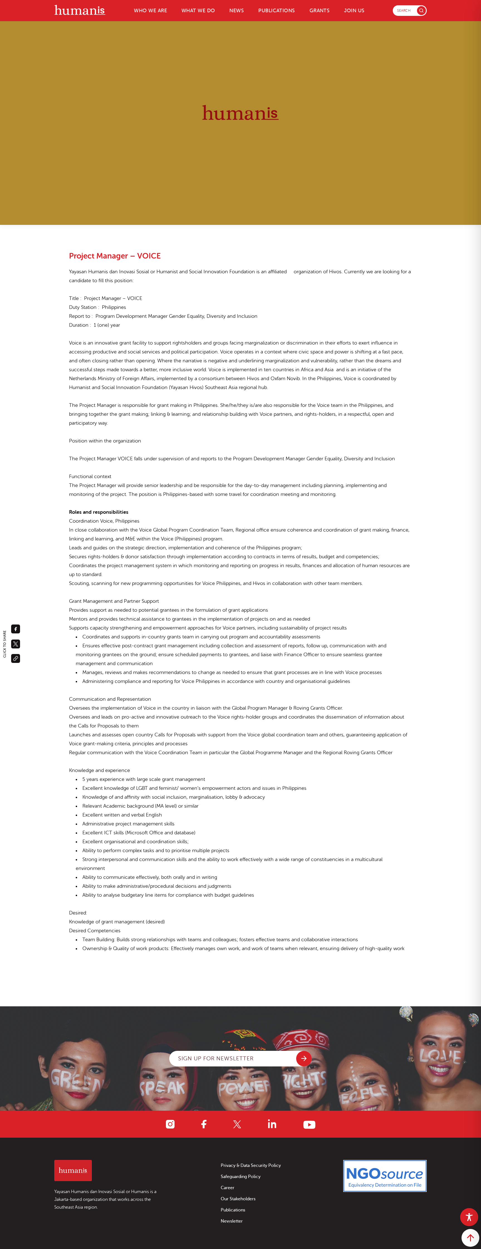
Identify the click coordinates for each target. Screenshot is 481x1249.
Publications (276, 10)
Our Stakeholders (238, 1198)
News (236, 10)
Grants (320, 10)
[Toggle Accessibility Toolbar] (469, 1217)
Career (227, 1187)
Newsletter (232, 1221)
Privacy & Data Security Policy (251, 1165)
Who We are (150, 10)
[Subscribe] (304, 1058)
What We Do (198, 10)
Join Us (354, 10)
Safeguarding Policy (241, 1176)
